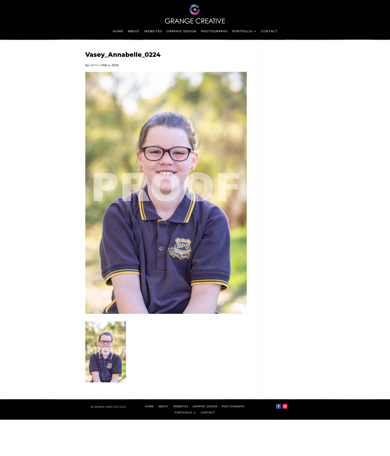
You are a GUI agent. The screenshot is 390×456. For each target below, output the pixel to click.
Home (118, 31)
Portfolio (242, 31)
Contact (269, 31)
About (134, 31)
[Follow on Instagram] (285, 406)
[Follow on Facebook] (278, 406)
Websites (153, 31)
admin (94, 65)
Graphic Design (181, 31)
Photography (214, 31)
